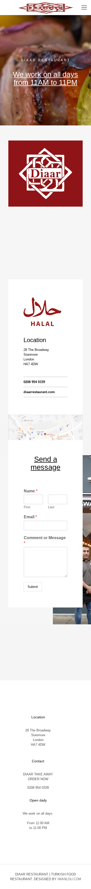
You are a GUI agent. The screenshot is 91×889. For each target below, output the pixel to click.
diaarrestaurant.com (39, 392)
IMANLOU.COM (69, 879)
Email (30, 517)
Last (51, 507)
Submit (33, 587)
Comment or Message (45, 540)
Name (30, 491)
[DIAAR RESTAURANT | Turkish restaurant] (45, 7)
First (27, 507)
